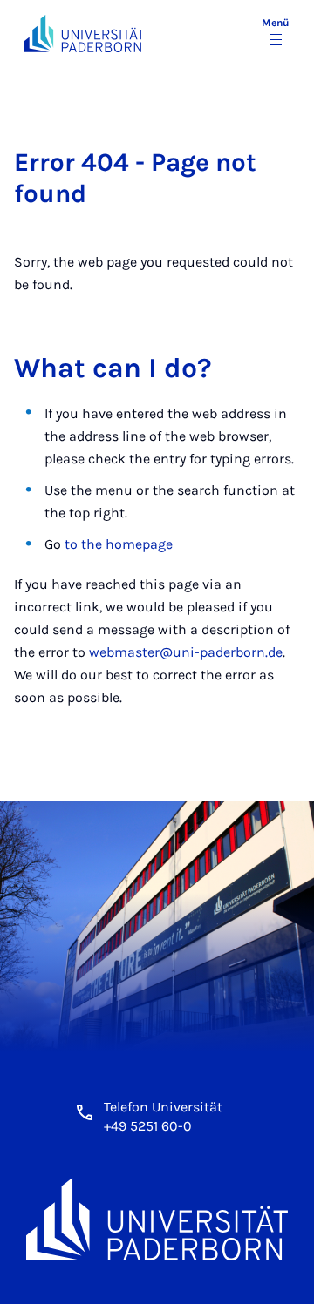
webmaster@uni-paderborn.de (186, 652)
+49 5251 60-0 (148, 1126)
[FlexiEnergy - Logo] (157, 1219)
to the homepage (119, 544)
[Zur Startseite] (84, 33)
